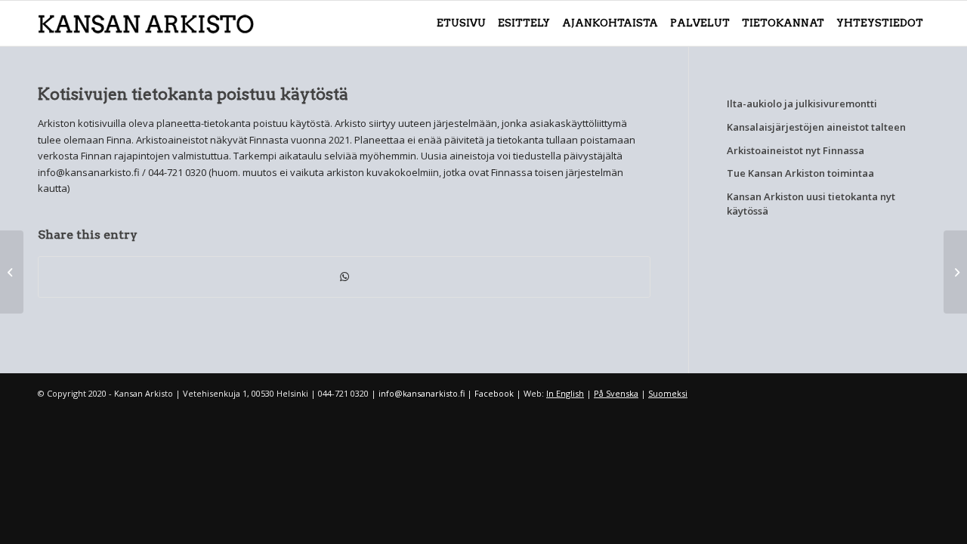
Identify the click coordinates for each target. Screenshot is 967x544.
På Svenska (616, 393)
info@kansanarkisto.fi (421, 393)
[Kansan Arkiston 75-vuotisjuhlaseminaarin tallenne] (11, 272)
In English (565, 393)
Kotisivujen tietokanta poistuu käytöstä (193, 94)
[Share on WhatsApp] (344, 276)
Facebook (494, 393)
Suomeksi (667, 393)
